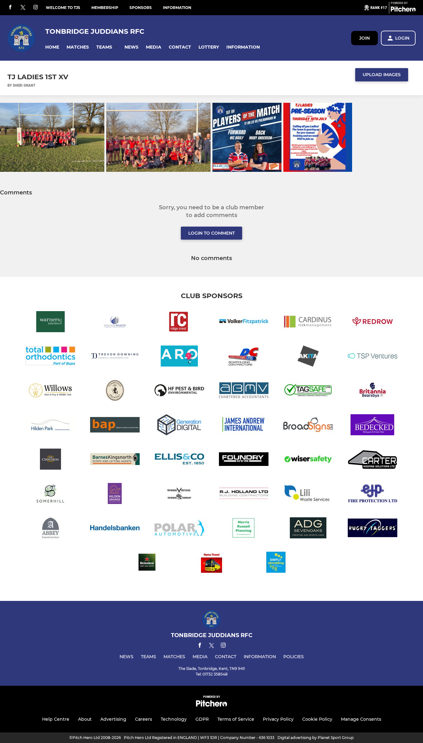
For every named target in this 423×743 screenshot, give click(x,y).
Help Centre (55, 719)
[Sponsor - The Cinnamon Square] (50, 460)
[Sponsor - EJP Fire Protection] (372, 494)
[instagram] (35, 7)
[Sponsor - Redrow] (372, 322)
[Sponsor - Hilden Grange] (115, 494)
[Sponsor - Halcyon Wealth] (115, 322)
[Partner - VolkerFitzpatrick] (243, 322)
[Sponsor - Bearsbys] (372, 391)
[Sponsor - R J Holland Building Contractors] (243, 494)
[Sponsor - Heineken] (147, 563)
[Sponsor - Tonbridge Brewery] (115, 391)
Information (177, 7)
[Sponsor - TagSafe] (308, 391)
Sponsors (140, 7)
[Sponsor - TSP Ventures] (372, 357)
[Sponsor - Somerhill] (50, 494)
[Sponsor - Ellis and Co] (179, 460)
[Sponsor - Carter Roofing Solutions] (372, 460)
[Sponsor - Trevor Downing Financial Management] (115, 357)
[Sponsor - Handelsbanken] (115, 529)
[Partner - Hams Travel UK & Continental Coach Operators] (211, 563)
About (85, 719)
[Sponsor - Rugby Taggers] (372, 529)
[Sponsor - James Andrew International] (243, 425)
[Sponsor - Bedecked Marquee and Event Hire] (372, 425)
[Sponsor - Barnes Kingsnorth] (115, 460)
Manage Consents (361, 719)
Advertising (113, 719)
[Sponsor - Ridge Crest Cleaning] (179, 322)
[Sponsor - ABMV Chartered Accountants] (243, 391)
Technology (174, 719)
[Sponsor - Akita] (308, 357)
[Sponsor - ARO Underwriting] (179, 357)
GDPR (202, 719)
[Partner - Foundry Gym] (243, 460)
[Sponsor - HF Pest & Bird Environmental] (179, 391)
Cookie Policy (317, 719)
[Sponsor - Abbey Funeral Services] (50, 529)
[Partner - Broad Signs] (308, 425)
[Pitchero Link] (403, 10)
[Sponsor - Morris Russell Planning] (243, 529)
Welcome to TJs (63, 7)
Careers (143, 719)
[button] (52, 47)
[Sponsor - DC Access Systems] (243, 357)
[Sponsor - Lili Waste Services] (308, 494)
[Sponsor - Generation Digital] (179, 425)
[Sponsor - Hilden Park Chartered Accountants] (50, 425)
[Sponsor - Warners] (50, 322)
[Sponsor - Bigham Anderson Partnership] (115, 425)
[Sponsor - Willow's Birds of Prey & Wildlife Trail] (50, 391)
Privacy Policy (278, 719)
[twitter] (22, 7)
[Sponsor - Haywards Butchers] (179, 494)
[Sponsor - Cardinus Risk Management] (308, 322)
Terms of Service (235, 719)
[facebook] (10, 7)
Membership (104, 7)
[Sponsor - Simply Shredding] (276, 563)
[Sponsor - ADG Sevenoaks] (308, 529)
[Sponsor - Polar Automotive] (179, 529)
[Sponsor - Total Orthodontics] (50, 357)
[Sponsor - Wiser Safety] (308, 460)
